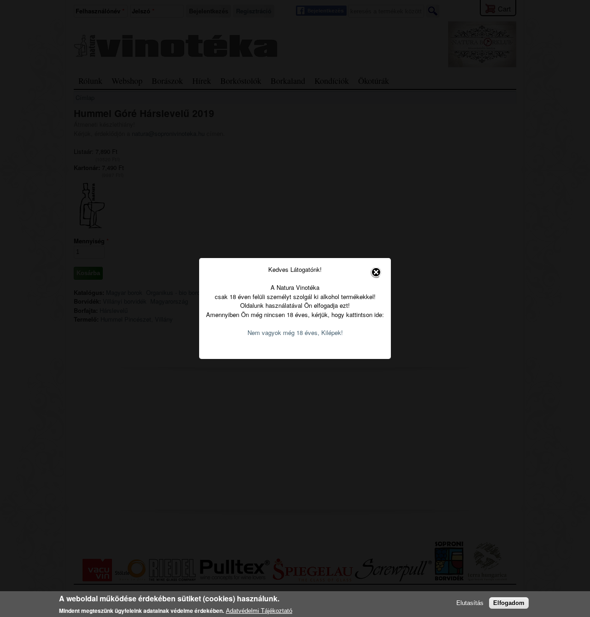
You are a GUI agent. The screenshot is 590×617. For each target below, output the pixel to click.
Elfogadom (509, 602)
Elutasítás (470, 602)
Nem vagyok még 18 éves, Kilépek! (295, 332)
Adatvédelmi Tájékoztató (259, 610)
